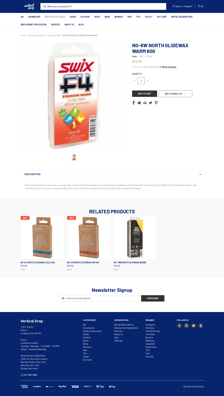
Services (55, 24)
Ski (22, 17)
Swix (148, 353)
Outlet (148, 17)
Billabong (150, 341)
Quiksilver (150, 344)
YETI (148, 350)
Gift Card (162, 17)
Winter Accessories (55, 17)
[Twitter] (150, 103)
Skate (97, 17)
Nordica (149, 337)
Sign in (178, 6)
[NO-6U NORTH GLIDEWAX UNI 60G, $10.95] (89, 238)
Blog (81, 24)
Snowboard (34, 17)
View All (149, 356)
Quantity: (137, 74)
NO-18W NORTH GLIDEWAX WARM (130, 262)
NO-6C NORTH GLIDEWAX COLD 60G (38, 262)
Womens (119, 17)
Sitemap (118, 341)
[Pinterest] (156, 103)
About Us (69, 24)
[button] (168, 67)
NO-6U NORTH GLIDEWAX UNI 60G (83, 262)
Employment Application (33, 24)
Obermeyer (151, 347)
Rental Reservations (182, 17)
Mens (107, 17)
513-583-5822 (30, 375)
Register (189, 6)
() (201, 6)
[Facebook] (133, 103)
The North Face (153, 331)
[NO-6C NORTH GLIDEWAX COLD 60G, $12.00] (42, 238)
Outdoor (85, 17)
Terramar (150, 334)
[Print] (144, 103)
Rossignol (150, 325)
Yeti (138, 17)
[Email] (139, 103)
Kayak (73, 17)
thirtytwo (150, 328)
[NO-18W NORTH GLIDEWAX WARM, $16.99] (135, 238)
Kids (130, 17)
